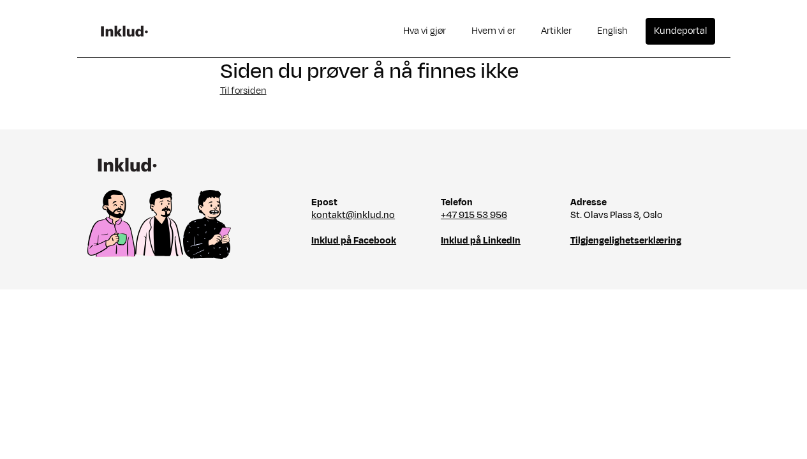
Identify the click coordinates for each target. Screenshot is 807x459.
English (612, 31)
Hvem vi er (493, 31)
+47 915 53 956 (474, 215)
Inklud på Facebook (353, 240)
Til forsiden (243, 91)
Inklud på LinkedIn (481, 240)
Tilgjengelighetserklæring (625, 240)
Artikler (556, 31)
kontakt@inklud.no (353, 215)
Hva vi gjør (424, 31)
